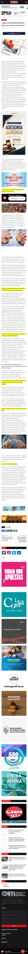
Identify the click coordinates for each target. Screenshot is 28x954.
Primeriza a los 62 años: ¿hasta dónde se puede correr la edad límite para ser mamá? (17, 875)
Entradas (6, 885)
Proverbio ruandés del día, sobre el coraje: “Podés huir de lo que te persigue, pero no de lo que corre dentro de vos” (17, 847)
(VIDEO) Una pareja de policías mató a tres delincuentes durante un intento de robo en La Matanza (17, 859)
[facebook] (4, 552)
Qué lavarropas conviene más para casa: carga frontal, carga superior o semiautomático (16, 831)
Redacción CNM (6, 27)
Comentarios (6, 886)
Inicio (3, 15)
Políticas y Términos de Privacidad (6, 934)
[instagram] (9, 552)
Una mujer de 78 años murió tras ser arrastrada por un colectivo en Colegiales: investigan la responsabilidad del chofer (17, 839)
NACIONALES (8, 15)
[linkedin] (19, 552)
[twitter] (14, 552)
